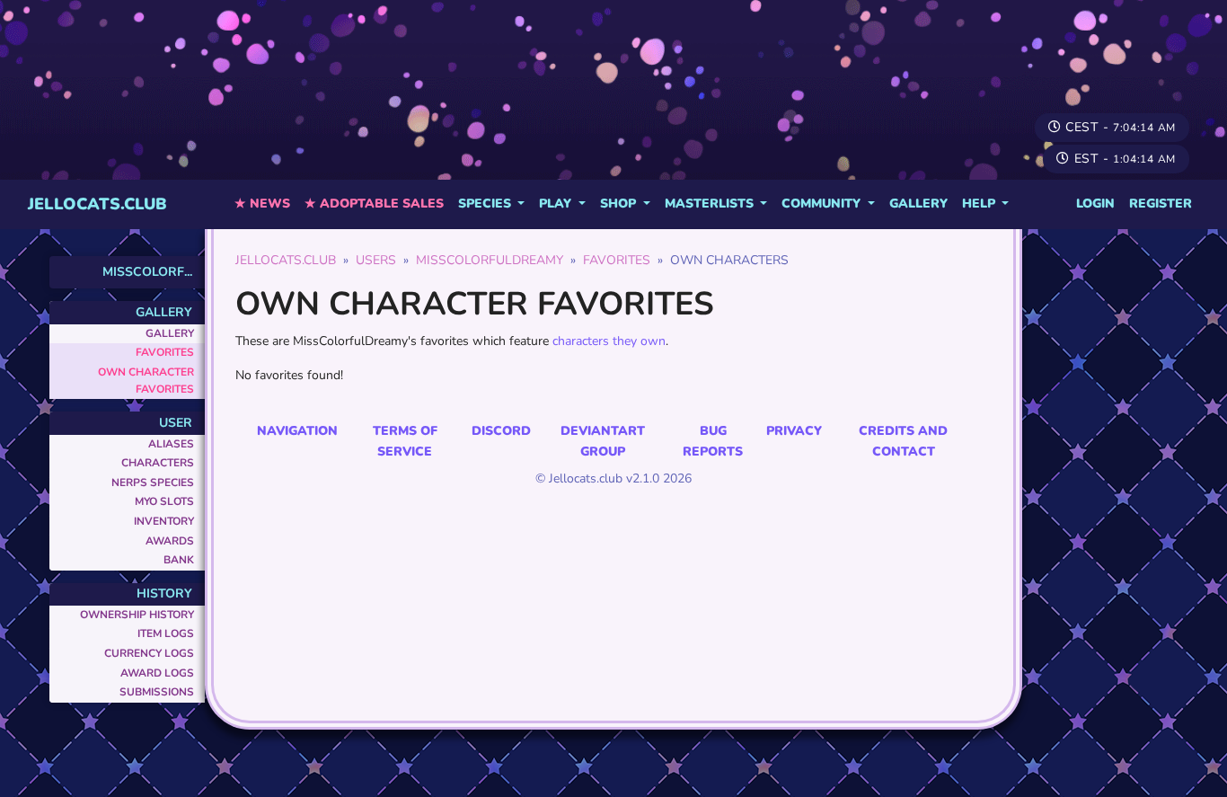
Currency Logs (149, 653)
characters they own (609, 341)
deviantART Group (603, 440)
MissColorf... (147, 271)
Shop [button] (620, 203)
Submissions (156, 692)
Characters (157, 463)
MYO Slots (164, 501)
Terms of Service (405, 440)
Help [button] (980, 203)
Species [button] (486, 203)
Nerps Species (152, 482)
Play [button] (557, 203)
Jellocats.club (97, 204)
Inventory (164, 521)
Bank (178, 560)
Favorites (165, 352)
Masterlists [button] (711, 203)
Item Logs (165, 633)
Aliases (171, 444)
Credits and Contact (903, 440)
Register (1160, 203)
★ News (262, 203)
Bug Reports (713, 440)
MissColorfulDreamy (489, 260)
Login (1095, 203)
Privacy (794, 430)
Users (376, 260)
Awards (170, 541)
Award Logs (157, 673)
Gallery (918, 203)
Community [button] (822, 203)
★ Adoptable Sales (374, 203)
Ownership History (137, 614)
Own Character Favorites (146, 380)
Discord (501, 430)
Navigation (297, 430)
